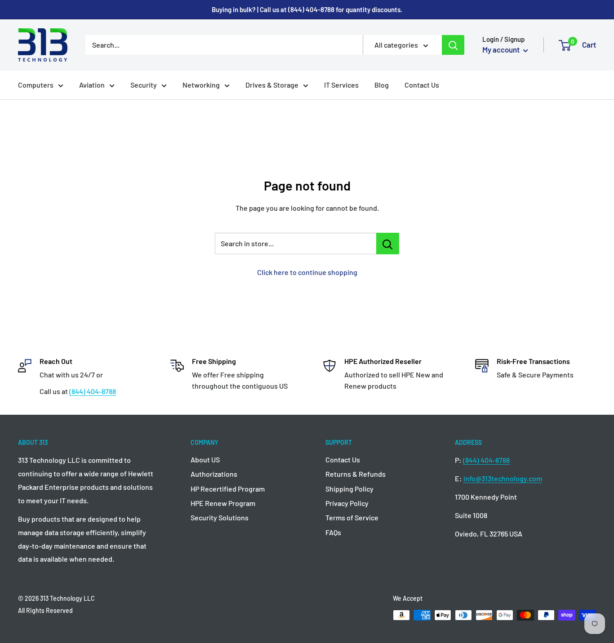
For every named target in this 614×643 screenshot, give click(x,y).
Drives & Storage (271, 84)
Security (143, 84)
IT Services (341, 84)
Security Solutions (220, 517)
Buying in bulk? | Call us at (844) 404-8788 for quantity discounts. (307, 9)
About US (205, 459)
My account (501, 49)
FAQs (333, 532)
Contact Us (422, 84)
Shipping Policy (349, 488)
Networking (201, 84)
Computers (35, 84)
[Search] (453, 45)
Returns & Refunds (355, 474)
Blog (381, 84)
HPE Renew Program (223, 503)
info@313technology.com (502, 478)
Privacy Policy (347, 503)
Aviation (92, 84)
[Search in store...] (387, 243)
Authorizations (214, 474)
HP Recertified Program (228, 488)
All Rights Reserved (45, 610)
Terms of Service (351, 517)
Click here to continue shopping (307, 272)
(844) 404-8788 (92, 391)
